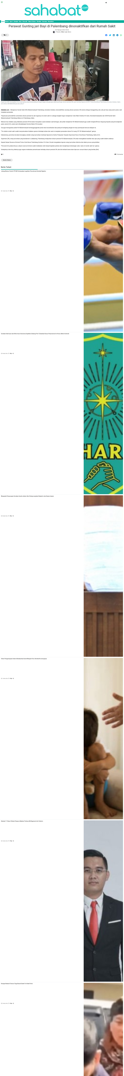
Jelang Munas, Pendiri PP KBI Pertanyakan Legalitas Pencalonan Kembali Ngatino (23, 171)
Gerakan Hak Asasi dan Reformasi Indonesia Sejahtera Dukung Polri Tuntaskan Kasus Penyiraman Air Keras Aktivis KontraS (35, 333)
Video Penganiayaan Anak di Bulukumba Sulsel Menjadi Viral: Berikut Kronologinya (24, 658)
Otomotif (24, 21)
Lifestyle (15, 21)
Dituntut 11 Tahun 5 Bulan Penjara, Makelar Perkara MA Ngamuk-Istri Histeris (22, 821)
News (2, 21)
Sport (11, 21)
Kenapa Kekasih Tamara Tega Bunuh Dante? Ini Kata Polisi (17, 983)
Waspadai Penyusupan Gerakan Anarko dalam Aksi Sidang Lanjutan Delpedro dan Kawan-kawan (27, 496)
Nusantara (51, 21)
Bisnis (7, 21)
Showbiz (39, 21)
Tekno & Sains (32, 21)
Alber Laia (64, 32)
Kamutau (44, 21)
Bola (20, 21)
